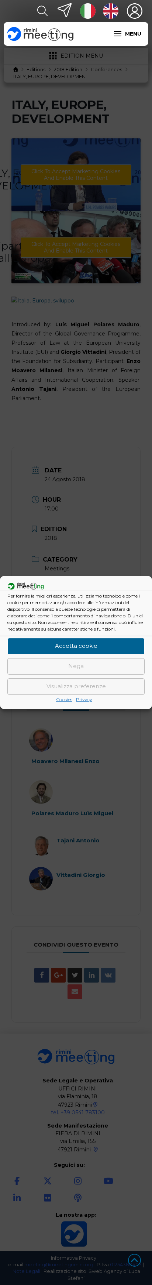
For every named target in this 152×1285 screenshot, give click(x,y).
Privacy (84, 699)
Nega (76, 666)
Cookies (64, 699)
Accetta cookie (76, 645)
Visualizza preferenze (76, 686)
